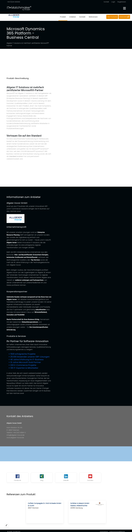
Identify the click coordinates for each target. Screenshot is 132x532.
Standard (12, 156)
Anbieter (72, 17)
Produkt (63, 17)
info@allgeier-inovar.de (15, 435)
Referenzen (93, 17)
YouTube (90, 480)
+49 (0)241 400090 (13, 2)
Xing (41, 480)
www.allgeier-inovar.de (15, 437)
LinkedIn (66, 480)
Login (113, 2)
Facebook (17, 480)
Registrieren (122, 2)
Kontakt (106, 2)
